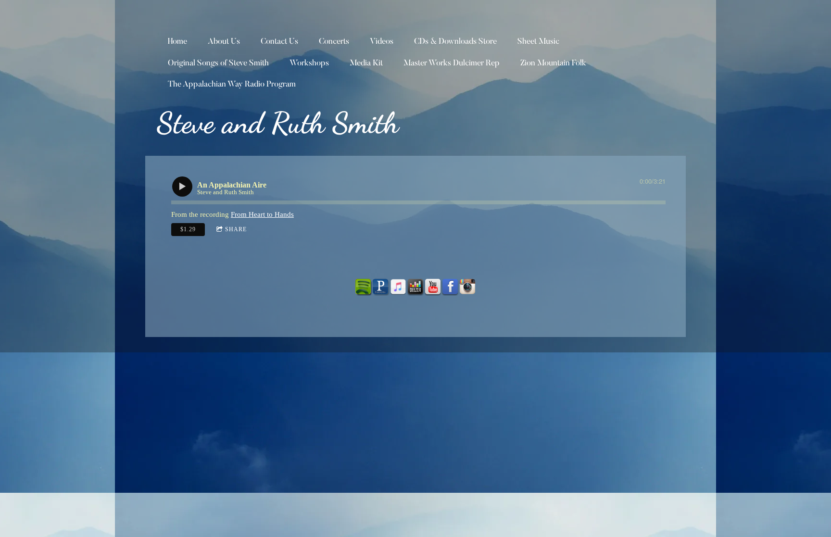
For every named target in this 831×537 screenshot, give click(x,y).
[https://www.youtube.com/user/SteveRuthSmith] (432, 287)
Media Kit (366, 64)
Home (177, 42)
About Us (224, 42)
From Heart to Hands (262, 214)
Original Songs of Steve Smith (218, 64)
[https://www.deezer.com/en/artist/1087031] (415, 287)
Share (236, 229)
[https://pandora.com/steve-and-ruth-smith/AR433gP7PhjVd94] (381, 287)
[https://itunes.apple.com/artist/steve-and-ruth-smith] (398, 287)
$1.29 (188, 229)
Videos (381, 42)
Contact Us (279, 42)
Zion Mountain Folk (553, 64)
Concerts (334, 42)
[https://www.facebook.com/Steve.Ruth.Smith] (450, 287)
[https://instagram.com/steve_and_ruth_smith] (467, 287)
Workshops (309, 64)
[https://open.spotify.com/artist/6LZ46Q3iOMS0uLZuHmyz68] (363, 287)
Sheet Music (538, 42)
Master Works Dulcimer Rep (451, 64)
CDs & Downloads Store (455, 42)
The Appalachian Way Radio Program (232, 85)
